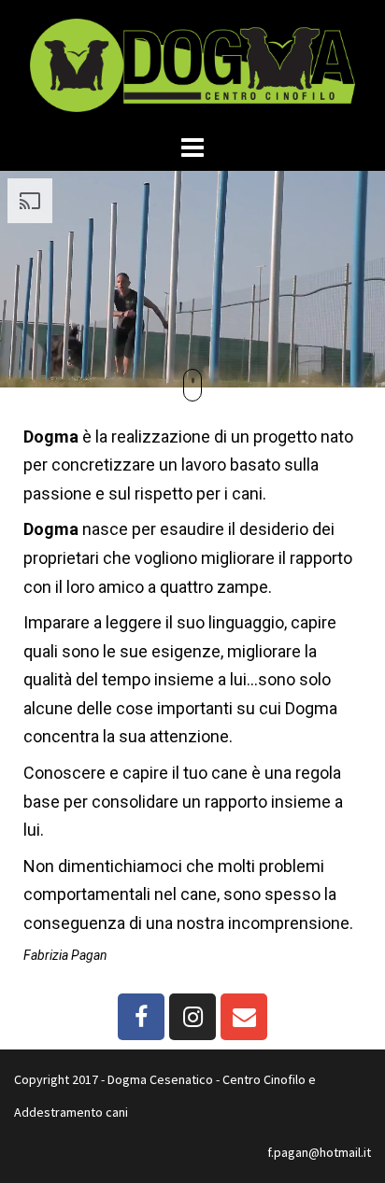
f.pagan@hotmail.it (319, 1152)
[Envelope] (244, 1016)
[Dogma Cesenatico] (192, 63)
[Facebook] (141, 1016)
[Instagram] (192, 1016)
